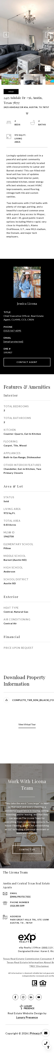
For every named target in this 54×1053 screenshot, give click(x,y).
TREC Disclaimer (39, 966)
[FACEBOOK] (15, 997)
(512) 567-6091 (12, 330)
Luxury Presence (27, 1017)
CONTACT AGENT (27, 362)
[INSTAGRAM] (23, 997)
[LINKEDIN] (31, 997)
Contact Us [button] (27, 849)
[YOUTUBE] (39, 997)
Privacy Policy (39, 1033)
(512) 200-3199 (17, 905)
